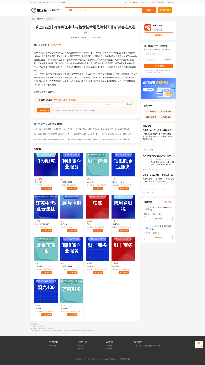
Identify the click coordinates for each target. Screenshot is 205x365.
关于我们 (109, 345)
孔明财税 (38, 182)
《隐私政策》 (93, 110)
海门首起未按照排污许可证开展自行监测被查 (50, 134)
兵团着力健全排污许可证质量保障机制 (115, 129)
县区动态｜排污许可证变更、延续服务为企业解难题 (117, 139)
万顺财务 (64, 308)
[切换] (64, 2)
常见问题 (52, 345)
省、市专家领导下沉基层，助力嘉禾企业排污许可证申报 (84, 134)
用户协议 (80, 345)
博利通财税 (116, 224)
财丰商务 (90, 266)
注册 (172, 2)
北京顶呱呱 (39, 266)
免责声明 (80, 348)
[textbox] (116, 10)
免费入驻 (153, 2)
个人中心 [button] (142, 2)
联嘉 (88, 224)
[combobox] (110, 10)
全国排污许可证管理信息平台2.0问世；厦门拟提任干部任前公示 (50, 129)
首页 (126, 2)
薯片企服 (64, 224)
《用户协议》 (85, 110)
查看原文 (52, 91)
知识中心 (40, 18)
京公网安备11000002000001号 (99, 359)
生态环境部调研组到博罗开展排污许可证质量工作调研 (84, 139)
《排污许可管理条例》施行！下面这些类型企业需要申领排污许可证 (117, 134)
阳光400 (38, 308)
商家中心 (162, 2)
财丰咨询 (90, 182)
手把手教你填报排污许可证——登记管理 (49, 139)
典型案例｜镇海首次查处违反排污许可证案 (83, 129)
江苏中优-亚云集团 (42, 224)
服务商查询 (110, 348)
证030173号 (81, 359)
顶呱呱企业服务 (66, 182)
